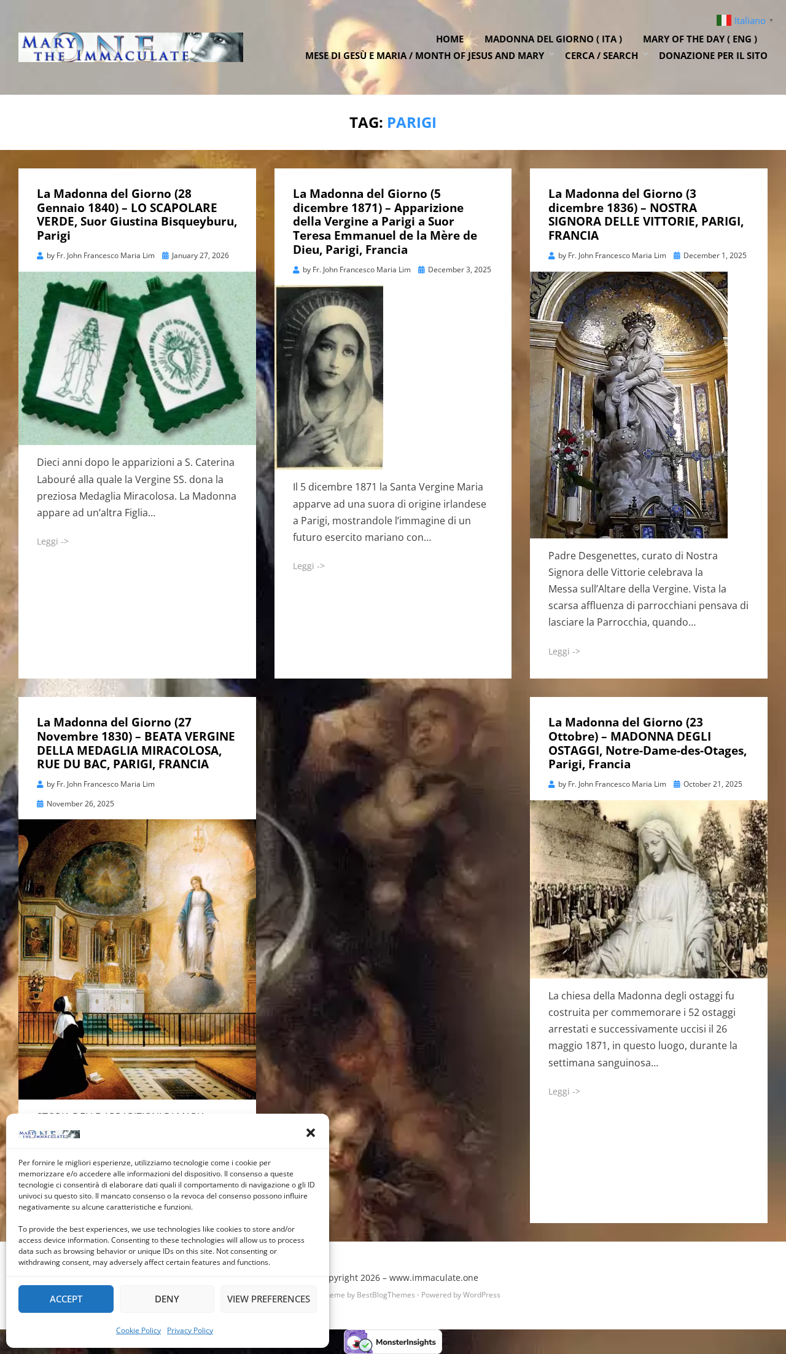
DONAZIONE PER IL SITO (713, 55)
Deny (167, 1299)
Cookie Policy (138, 1330)
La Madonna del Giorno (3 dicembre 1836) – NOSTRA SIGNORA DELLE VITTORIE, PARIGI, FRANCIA (646, 214)
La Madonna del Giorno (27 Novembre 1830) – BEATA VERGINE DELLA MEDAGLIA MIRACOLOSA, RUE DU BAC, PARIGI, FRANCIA (136, 743)
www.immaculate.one (433, 1277)
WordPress (481, 1294)
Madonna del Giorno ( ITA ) (553, 39)
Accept (66, 1299)
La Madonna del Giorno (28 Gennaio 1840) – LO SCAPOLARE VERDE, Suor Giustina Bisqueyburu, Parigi (137, 214)
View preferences (268, 1299)
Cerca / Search (601, 55)
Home (450, 39)
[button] (311, 1133)
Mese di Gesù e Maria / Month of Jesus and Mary (424, 55)
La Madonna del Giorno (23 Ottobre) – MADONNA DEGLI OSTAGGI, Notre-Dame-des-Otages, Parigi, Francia (647, 743)
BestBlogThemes (386, 1294)
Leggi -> (53, 541)
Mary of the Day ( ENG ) (700, 39)
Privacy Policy (190, 1330)
